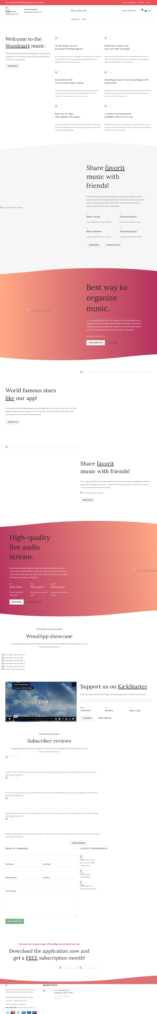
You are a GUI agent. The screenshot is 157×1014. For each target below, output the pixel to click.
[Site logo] (78, 10)
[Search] (138, 10)
